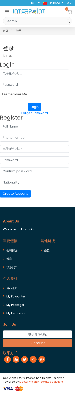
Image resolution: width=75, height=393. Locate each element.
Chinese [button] (54, 3)
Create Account (15, 193)
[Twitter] (24, 359)
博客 (9, 259)
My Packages (15, 305)
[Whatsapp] (41, 359)
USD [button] (34, 3)
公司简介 (12, 250)
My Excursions (16, 313)
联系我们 (12, 267)
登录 (18, 31)
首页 (5, 31)
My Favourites (16, 296)
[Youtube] (16, 359)
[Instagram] (33, 359)
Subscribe (37, 343)
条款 (47, 250)
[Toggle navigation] (7, 11)
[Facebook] (7, 359)
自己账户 (12, 288)
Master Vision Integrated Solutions (41, 382)
